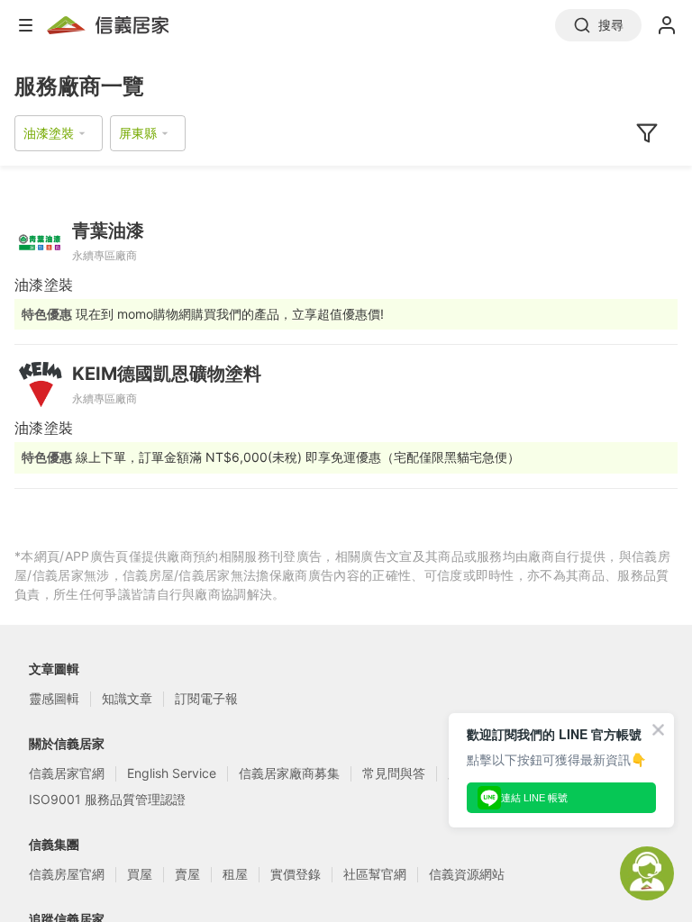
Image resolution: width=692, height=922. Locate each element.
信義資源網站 (467, 873)
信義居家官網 (67, 773)
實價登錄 (295, 873)
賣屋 (187, 873)
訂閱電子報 (206, 698)
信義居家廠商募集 (289, 773)
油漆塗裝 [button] (48, 132)
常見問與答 (393, 773)
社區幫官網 (374, 873)
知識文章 (127, 698)
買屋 (139, 873)
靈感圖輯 (54, 698)
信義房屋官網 (67, 873)
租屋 (235, 873)
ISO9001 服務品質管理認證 (107, 799)
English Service (171, 773)
